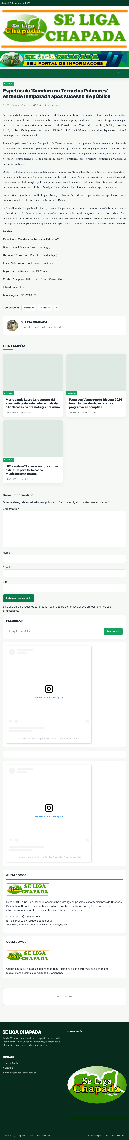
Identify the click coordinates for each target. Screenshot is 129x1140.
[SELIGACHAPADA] (64, 956)
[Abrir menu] (125, 73)
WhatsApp (29, 307)
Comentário (11, 508)
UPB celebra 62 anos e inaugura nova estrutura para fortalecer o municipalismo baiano (32, 470)
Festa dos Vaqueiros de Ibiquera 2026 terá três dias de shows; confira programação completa (95, 403)
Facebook (45, 307)
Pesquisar (113, 631)
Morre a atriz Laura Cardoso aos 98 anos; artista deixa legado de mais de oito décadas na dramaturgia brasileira (33, 403)
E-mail (6, 567)
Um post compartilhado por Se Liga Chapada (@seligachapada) (49, 857)
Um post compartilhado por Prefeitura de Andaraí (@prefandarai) (49, 738)
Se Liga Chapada (21, 1032)
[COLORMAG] (64, 889)
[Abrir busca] (117, 73)
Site (5, 581)
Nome (6, 552)
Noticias (8, 84)
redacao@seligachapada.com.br (19, 1072)
